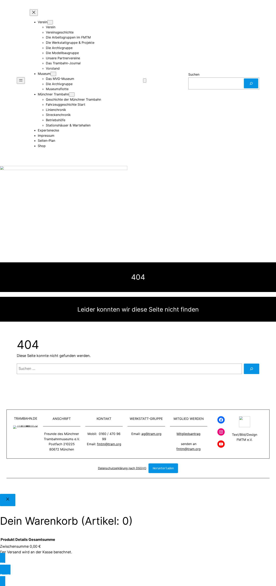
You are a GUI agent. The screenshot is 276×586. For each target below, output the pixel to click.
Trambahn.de (25, 418)
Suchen (193, 74)
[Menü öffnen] (21, 80)
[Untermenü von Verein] (50, 22)
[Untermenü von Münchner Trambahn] (72, 94)
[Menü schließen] (34, 12)
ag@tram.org (151, 434)
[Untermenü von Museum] (53, 74)
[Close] (7, 500)
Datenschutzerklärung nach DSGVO (122, 468)
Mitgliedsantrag (188, 434)
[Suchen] (251, 83)
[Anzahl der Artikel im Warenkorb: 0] (144, 80)
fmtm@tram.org (109, 444)
